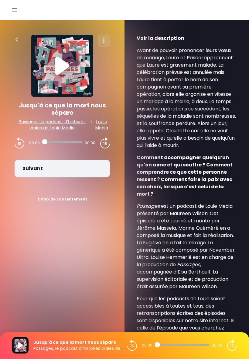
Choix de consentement (62, 199)
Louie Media (101, 125)
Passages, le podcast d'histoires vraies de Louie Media (52, 125)
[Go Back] (16, 38)
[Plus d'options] (104, 41)
